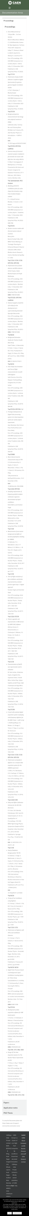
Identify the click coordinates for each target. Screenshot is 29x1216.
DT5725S (12, 297)
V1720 (20, 260)
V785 (11, 1050)
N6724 (12, 364)
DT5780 (12, 709)
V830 (22, 1050)
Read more (17, 1213)
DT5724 (12, 1007)
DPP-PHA (18, 146)
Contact (23, 1162)
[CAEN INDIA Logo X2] (14, 1)
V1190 (12, 848)
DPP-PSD (16, 263)
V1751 (16, 927)
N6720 (12, 967)
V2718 (12, 1095)
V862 (18, 1050)
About (23, 1140)
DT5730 (12, 111)
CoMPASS (10, 149)
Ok (9, 1213)
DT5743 (12, 74)
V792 (22, 1095)
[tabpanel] (14, 561)
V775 (15, 1050)
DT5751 (12, 226)
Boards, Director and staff (23, 1151)
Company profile (23, 1144)
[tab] (14, 20)
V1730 (16, 260)
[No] (27, 1207)
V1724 (12, 260)
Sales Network (23, 1158)
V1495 (16, 800)
